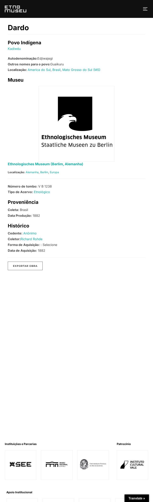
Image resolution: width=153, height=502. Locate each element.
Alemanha (32, 172)
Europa (54, 172)
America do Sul (39, 70)
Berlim (44, 172)
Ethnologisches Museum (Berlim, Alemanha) (45, 164)
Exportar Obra (25, 265)
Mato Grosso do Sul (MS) (81, 70)
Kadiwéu (14, 49)
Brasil (56, 70)
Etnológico (42, 192)
